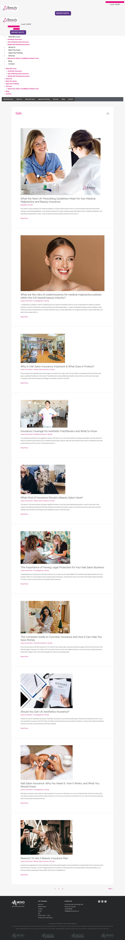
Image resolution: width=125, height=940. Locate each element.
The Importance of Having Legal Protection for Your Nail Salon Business (62, 567)
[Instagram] (105, 901)
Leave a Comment (26, 301)
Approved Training (15, 53)
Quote (39, 911)
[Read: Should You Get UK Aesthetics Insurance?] (47, 690)
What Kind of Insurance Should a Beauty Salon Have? (52, 497)
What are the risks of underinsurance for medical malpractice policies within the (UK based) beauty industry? (61, 296)
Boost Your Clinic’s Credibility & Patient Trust (23, 58)
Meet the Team (14, 50)
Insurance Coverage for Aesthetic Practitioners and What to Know (59, 431)
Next (111, 888)
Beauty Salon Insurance (41, 369)
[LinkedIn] (102, 901)
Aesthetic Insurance (40, 434)
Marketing (24, 205)
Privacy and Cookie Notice (45, 917)
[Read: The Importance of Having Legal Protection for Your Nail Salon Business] (45, 547)
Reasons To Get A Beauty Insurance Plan (44, 858)
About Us (11, 47)
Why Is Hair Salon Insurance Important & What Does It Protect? (57, 366)
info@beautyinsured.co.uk (72, 911)
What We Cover (14, 37)
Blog (10, 61)
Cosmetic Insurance (40, 643)
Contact (11, 64)
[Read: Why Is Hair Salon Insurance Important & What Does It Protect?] (43, 348)
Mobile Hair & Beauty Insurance (19, 44)
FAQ (39, 913)
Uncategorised (38, 301)
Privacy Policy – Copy (44, 915)
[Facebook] (99, 901)
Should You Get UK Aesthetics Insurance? (45, 711)
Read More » (25, 218)
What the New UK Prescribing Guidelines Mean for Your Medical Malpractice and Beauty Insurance (58, 200)
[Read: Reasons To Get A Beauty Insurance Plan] (47, 837)
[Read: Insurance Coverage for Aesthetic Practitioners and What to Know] (44, 413)
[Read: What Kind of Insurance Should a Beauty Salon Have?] (43, 479)
